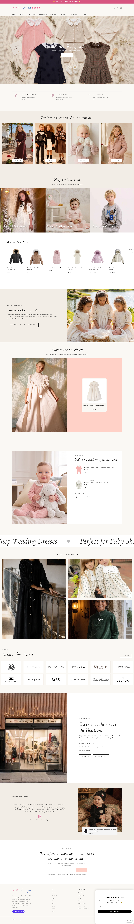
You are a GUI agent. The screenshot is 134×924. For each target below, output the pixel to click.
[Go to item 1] (40, 396)
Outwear (54, 911)
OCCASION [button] (53, 14)
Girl (52, 900)
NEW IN (14, 14)
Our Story (80, 892)
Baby (53, 898)
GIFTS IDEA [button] (73, 14)
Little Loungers (19, 919)
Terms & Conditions (83, 908)
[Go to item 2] (39, 826)
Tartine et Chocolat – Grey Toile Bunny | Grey (96, 482)
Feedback (80, 900)
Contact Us (81, 895)
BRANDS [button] (63, 14)
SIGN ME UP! (114, 911)
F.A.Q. (79, 898)
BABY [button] (21, 14)
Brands (54, 908)
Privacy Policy (69, 874)
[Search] (114, 7)
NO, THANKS (114, 916)
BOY (34, 14)
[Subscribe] (81, 870)
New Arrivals (55, 892)
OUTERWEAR (43, 14)
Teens (53, 906)
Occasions (54, 895)
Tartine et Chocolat (89, 465)
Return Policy (81, 906)
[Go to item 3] (41, 826)
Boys (53, 903)
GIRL (29, 14)
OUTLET (84, 14)
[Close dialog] (132, 891)
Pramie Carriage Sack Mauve (55, 267)
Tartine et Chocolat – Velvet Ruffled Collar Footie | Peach (99, 467)
